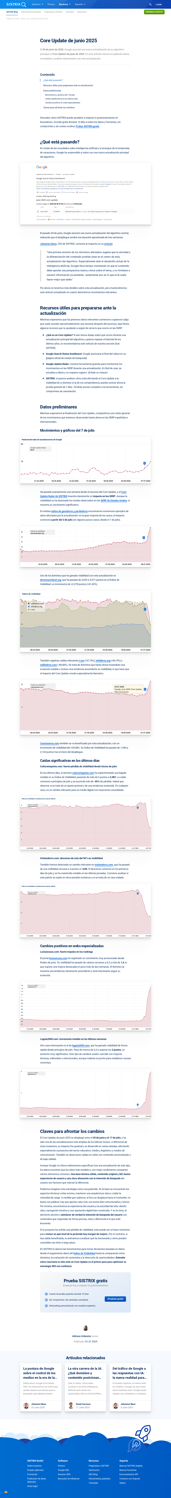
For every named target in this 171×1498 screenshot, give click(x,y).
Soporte (79, 4)
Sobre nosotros (34, 1466)
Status (122, 1483)
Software (36, 4)
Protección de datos (36, 1480)
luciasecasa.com (58, 958)
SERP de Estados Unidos (114, 500)
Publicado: (79, 1341)
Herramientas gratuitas (31, 12)
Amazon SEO (64, 1474)
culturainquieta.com (83, 772)
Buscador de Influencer (68, 1478)
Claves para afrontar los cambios (59, 107)
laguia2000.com (81, 1045)
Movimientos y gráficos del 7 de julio (60, 95)
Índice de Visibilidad (84, 1253)
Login (159, 4)
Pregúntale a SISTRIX (53, 12)
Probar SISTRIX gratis (87, 126)
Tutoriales (70, 12)
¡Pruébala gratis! (154, 12)
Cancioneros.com (49, 743)
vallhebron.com (48, 664)
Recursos (64, 4)
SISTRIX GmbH (35, 1460)
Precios (51, 4)
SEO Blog (93, 1474)
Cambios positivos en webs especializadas (62, 103)
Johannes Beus (48, 243)
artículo (108, 243)
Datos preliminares (52, 90)
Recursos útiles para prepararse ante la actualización (68, 85)
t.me (81, 660)
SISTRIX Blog (12, 12)
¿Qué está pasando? (53, 80)
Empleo (35, 1470)
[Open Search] (150, 4)
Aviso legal (32, 1486)
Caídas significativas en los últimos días (61, 99)
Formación (32, 1474)
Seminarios (82, 12)
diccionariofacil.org (50, 579)
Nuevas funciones (127, 1470)
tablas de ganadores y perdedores (69, 511)
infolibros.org (103, 660)
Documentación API (128, 1474)
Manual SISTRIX (131, 1466)
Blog (23, 19)
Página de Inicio (13, 19)
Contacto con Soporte (129, 1478)
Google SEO (63, 1470)
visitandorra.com (104, 864)
